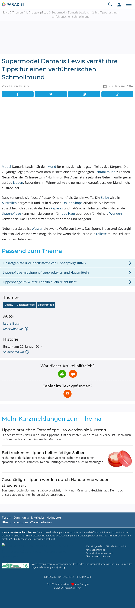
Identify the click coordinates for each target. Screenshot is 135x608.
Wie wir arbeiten (41, 522)
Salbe (105, 197)
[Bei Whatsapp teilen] (117, 94)
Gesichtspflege (26, 304)
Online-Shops (72, 203)
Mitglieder (37, 517)
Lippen (18, 182)
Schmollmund (105, 172)
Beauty (9, 304)
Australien (9, 203)
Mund (51, 166)
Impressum (50, 576)
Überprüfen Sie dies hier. (98, 556)
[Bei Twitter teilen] (51, 94)
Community (21, 517)
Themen (17, 12)
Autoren (22, 522)
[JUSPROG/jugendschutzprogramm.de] (15, 565)
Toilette (101, 234)
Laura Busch (12, 323)
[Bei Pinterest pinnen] (84, 94)
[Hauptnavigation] (128, 4)
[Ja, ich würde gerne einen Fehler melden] (67, 394)
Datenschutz (66, 576)
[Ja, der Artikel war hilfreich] (62, 374)
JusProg (61, 567)
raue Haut (67, 213)
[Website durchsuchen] (110, 4)
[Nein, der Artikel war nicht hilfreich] (73, 374)
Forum (6, 517)
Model (6, 166)
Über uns (8, 522)
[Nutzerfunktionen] (119, 4)
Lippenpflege (39, 12)
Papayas (57, 208)
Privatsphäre (83, 576)
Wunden (115, 213)
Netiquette (54, 517)
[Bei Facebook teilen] (18, 94)
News (5, 12)
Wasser (37, 228)
